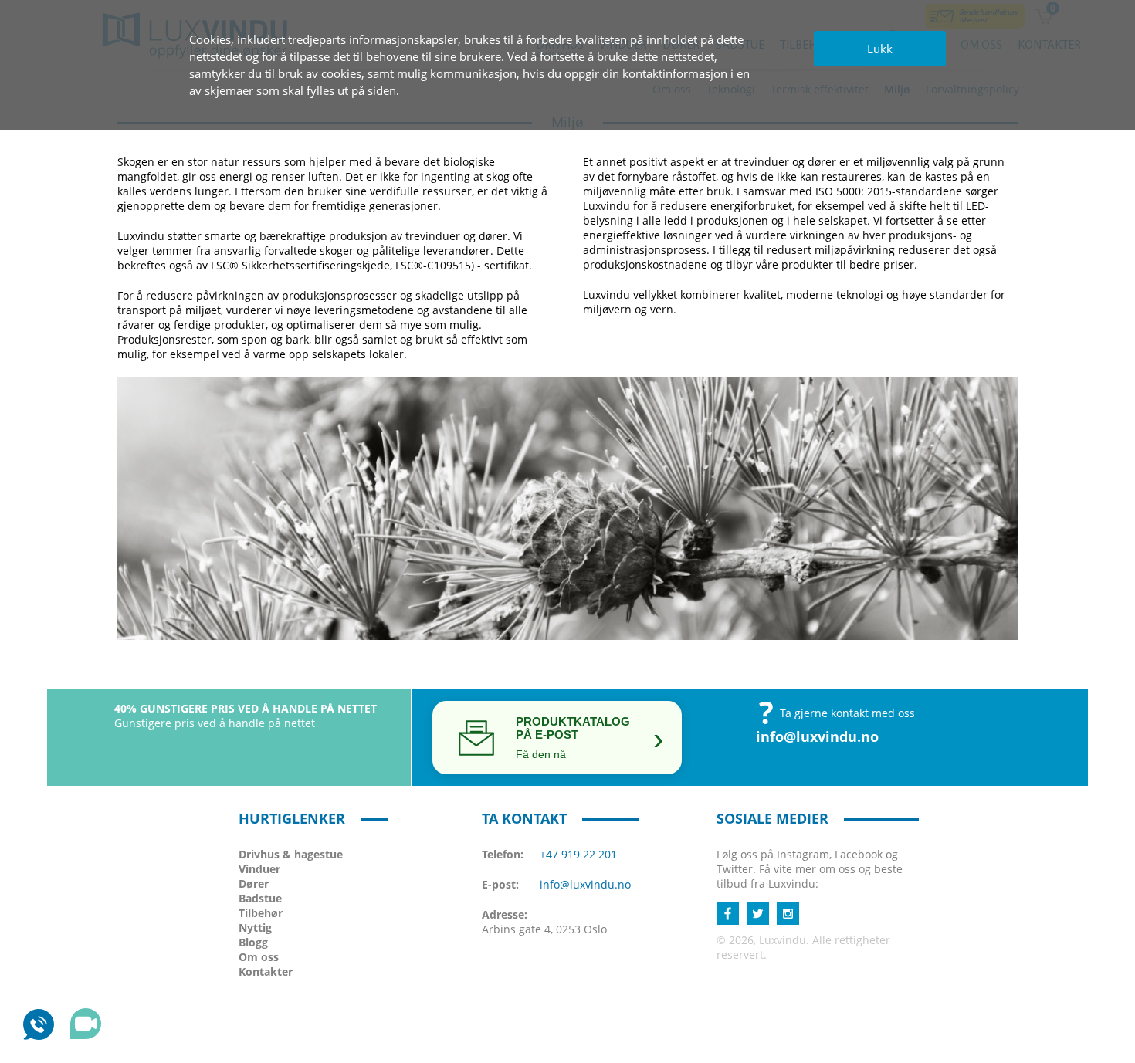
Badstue (260, 898)
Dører (254, 883)
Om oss (259, 957)
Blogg (253, 942)
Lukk (880, 48)
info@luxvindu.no (817, 736)
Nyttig (255, 927)
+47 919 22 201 (578, 854)
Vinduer (259, 869)
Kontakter (266, 971)
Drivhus (291, 854)
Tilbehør (261, 913)
